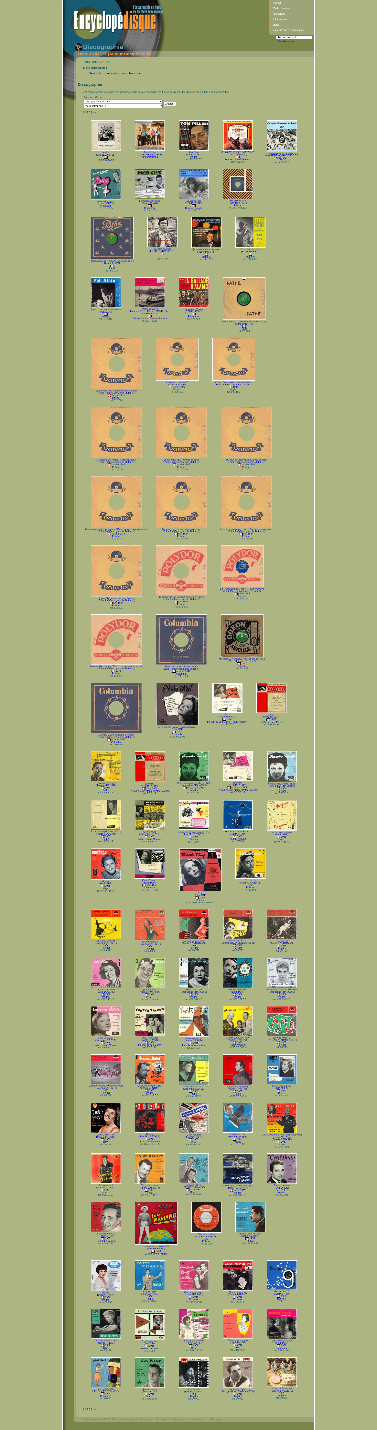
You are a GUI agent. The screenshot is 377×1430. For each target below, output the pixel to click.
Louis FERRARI (193, 1294)
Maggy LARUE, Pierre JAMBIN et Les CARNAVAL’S (150, 312)
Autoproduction (106, 160)
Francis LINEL (193, 1137)
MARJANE (281, 834)
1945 (118, 671)
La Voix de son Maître (218, 722)
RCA (105, 1142)
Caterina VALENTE (250, 883)
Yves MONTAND (105, 1187)
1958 (158, 1251)
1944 (235, 387)
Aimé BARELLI (244, 324)
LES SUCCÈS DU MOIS (106, 1391)
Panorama (193, 316)
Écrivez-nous (163, 1419)
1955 (108, 836)
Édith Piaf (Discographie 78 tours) (116, 393)
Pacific (281, 1192)
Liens (276, 24)
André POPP (193, 154)
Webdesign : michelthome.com (189, 1419)
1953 (179, 731)
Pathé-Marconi (243, 159)
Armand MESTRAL (150, 1088)
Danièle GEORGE (105, 1137)
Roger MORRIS (206, 252)
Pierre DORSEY (237, 1137)
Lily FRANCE (194, 1343)
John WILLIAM (149, 1294)
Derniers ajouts (286, 41)
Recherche (279, 13)
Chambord (106, 206)
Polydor (116, 398)
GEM (193, 1348)
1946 (187, 671)
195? (152, 1139)
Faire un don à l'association (288, 30)
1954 (108, 788)
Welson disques (149, 1348)
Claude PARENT (238, 1294)
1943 (122, 395)
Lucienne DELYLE (150, 834)
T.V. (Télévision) (237, 154)
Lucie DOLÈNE (106, 992)
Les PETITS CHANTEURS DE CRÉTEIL (282, 156)
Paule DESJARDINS (194, 943)
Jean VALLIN (150, 1391)
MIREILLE (281, 1088)
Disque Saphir (140, 318)
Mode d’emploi (281, 8)
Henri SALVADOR (237, 1188)
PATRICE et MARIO (193, 1187)
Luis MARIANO (156, 1248)
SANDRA (150, 1343)
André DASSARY (150, 1188)
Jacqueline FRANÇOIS (193, 785)
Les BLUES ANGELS (150, 154)
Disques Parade (193, 208)
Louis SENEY (106, 203)
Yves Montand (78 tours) (242, 661)
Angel (233, 839)
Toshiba (242, 839)
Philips (193, 157)
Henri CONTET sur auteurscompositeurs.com (115, 73)
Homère (206, 257)
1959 (194, 1394)
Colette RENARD (282, 1139)
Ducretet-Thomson (106, 1241)
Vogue (237, 1142)
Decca (237, 205)
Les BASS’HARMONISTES (281, 1040)
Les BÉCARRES (106, 155)
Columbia (181, 674)
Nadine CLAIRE (105, 1295)
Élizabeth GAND (193, 1391)
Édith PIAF (177, 729)
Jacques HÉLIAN (106, 785)
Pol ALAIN (105, 312)
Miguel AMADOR (150, 992)
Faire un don (146, 1419)
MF (281, 160)
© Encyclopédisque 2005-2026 (99, 1419)
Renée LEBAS (112, 263)
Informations (280, 19)
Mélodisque (215, 1419)
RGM (194, 1142)
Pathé (112, 268)
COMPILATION (194, 203)
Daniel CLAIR (149, 203)
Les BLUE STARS (193, 834)
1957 (283, 1042)
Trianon (229, 159)
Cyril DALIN (281, 1188)
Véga (282, 839)
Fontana (193, 1299)
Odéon (242, 666)
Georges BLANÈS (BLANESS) (237, 943)
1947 (244, 663)
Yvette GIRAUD (227, 716)
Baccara (281, 1299)
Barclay (194, 839)
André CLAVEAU (106, 834)
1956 (250, 885)
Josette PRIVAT (106, 1343)
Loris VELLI (106, 1236)
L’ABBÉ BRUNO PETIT (162, 251)
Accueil (277, 2)
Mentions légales (128, 1419)
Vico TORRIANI (238, 203)
